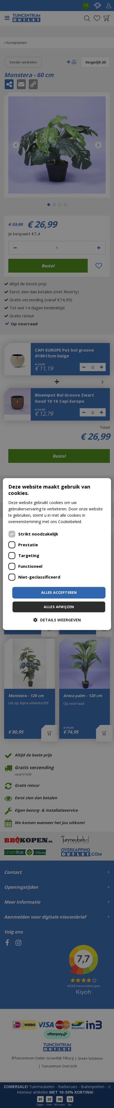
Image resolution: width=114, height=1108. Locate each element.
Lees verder (93, 521)
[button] (57, 620)
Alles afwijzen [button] (59, 606)
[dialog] (57, 554)
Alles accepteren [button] (59, 592)
